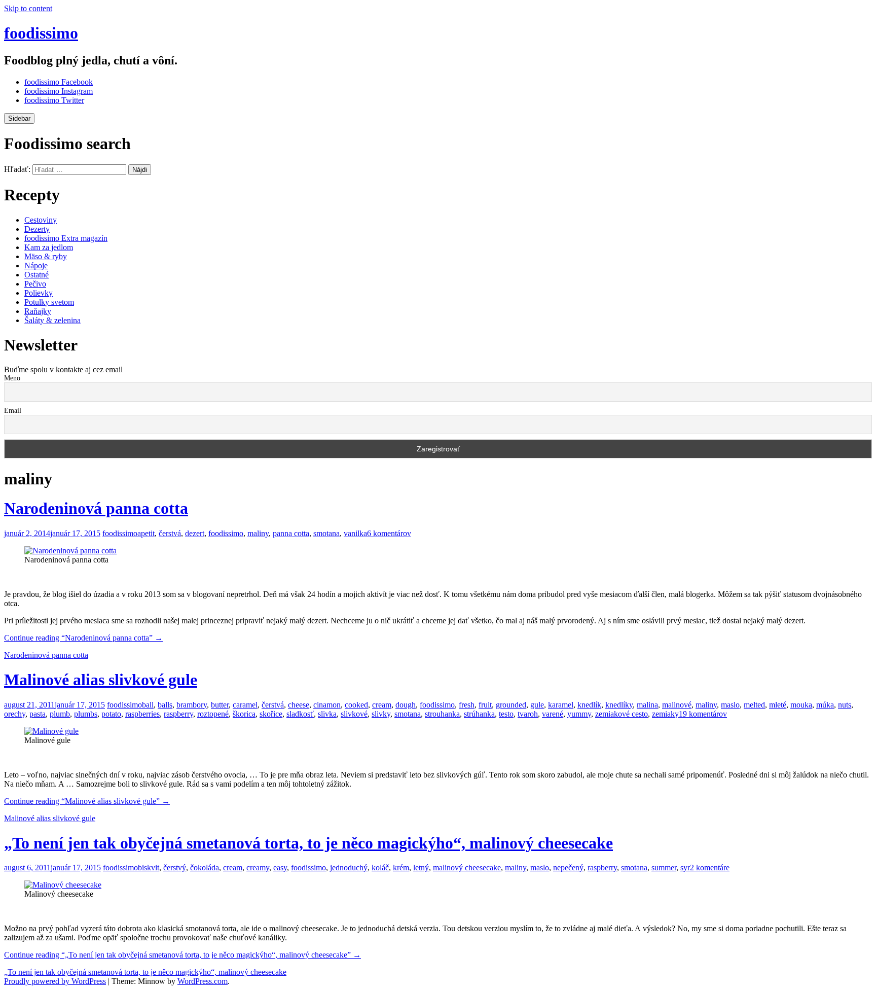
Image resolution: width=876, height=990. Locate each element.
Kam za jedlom (48, 247)
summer (663, 867)
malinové (676, 704)
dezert (194, 533)
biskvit (148, 867)
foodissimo (41, 33)
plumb (60, 714)
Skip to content (28, 8)
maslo (730, 704)
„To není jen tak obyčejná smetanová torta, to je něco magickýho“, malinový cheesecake (308, 843)
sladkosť (300, 714)
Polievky (38, 293)
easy (280, 867)
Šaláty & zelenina (52, 320)
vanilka (355, 533)
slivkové (354, 714)
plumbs (85, 714)
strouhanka (442, 714)
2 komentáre (709, 867)
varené (552, 714)
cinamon (327, 704)
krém (401, 867)
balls (165, 704)
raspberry (178, 714)
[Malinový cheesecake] (62, 884)
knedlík (589, 704)
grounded (511, 704)
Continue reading (83, 637)
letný (421, 867)
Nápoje (36, 265)
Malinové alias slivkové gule (100, 679)
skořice (271, 714)
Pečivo (35, 283)
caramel (245, 704)
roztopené (213, 714)
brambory (191, 704)
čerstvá (170, 533)
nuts (844, 704)
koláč (380, 867)
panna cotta (291, 533)
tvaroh (528, 714)
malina (647, 704)
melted (754, 704)
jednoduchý (349, 867)
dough (405, 704)
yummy (579, 714)
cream (381, 704)
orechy (14, 714)
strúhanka (479, 714)
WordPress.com (202, 981)
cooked (356, 704)
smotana (326, 533)
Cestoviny (40, 220)
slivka (327, 714)
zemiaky (665, 714)
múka (825, 704)
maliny (258, 533)
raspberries (142, 714)
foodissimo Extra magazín (65, 238)
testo (506, 714)
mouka (801, 704)
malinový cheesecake (467, 867)
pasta (37, 714)
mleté (777, 704)
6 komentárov (389, 533)
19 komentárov (703, 714)
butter (220, 704)
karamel (560, 704)
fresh (466, 704)
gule (537, 704)
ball (148, 704)
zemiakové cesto (621, 714)
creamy (257, 867)
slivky (381, 714)
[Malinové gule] (51, 731)
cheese (298, 704)
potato (111, 714)
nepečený (568, 867)
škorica (244, 714)
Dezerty (37, 229)
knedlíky (619, 704)
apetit (146, 533)
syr (685, 867)
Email (12, 410)
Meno (12, 378)
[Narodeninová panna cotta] (70, 550)
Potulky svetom (49, 302)
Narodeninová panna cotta (96, 508)
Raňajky (37, 311)
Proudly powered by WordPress (55, 981)
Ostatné (36, 274)
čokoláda (204, 867)
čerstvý (174, 867)
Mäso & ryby (45, 256)
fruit (485, 704)
